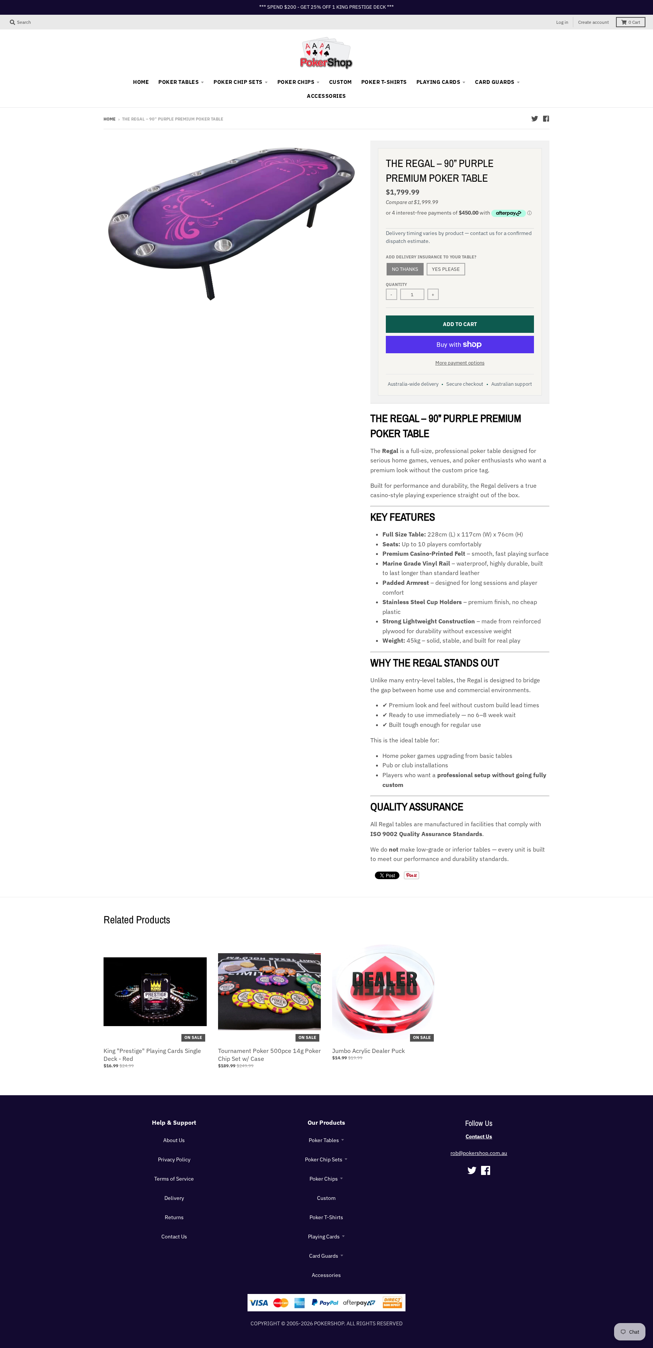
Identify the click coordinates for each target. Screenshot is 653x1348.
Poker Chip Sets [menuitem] (238, 82)
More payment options (459, 363)
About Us (174, 1140)
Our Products (326, 1122)
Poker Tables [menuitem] (178, 82)
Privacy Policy (174, 1159)
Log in (562, 22)
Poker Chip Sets (323, 1159)
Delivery (174, 1198)
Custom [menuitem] (340, 82)
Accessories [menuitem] (326, 96)
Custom (326, 1198)
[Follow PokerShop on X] (534, 118)
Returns (174, 1217)
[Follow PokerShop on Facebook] (546, 118)
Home (110, 119)
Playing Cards (324, 1236)
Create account (593, 22)
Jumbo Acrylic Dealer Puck (368, 1050)
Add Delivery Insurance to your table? (431, 257)
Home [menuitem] (141, 82)
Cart (634, 22)
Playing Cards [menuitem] (438, 82)
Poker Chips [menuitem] (295, 82)
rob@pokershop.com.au (478, 1153)
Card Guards (323, 1255)
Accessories (326, 1275)
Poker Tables (324, 1140)
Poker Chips (323, 1178)
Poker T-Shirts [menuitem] (384, 82)
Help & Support (174, 1122)
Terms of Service (174, 1178)
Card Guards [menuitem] (494, 82)
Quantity (396, 284)
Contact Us (174, 1236)
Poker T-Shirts (326, 1217)
